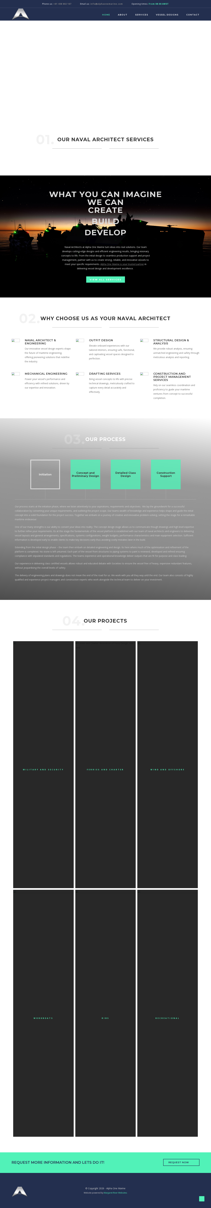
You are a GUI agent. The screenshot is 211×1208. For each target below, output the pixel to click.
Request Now (178, 1162)
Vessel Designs (167, 14)
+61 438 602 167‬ (62, 3)
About (122, 14)
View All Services (105, 279)
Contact (192, 14)
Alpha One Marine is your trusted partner (122, 264)
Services (141, 14)
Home (106, 14)
